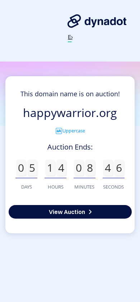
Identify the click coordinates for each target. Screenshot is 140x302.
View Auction (67, 211)
